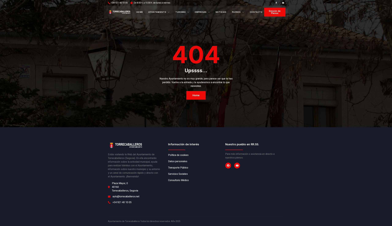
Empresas (201, 12)
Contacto (256, 12)
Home (139, 12)
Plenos (236, 12)
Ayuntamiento (157, 12)
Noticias (221, 12)
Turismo (180, 12)
